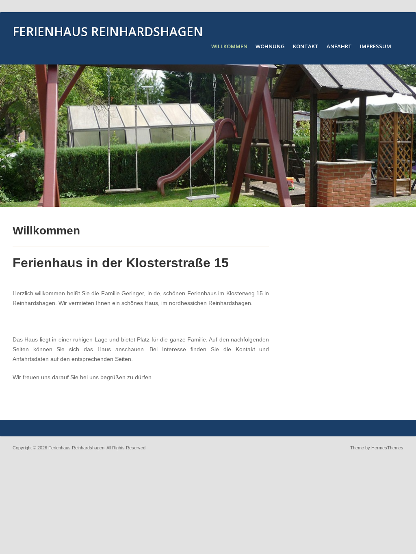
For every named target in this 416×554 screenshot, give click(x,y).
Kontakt (305, 46)
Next (408, 136)
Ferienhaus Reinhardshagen (108, 31)
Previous (8, 136)
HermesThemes (387, 447)
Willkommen (229, 46)
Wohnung (270, 46)
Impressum (375, 46)
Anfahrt (339, 46)
